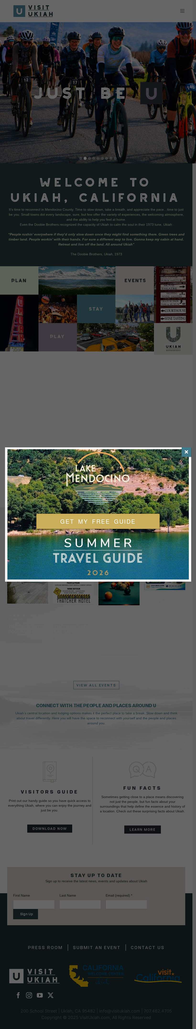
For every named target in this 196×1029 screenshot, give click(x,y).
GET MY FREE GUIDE (98, 521)
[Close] (186, 452)
